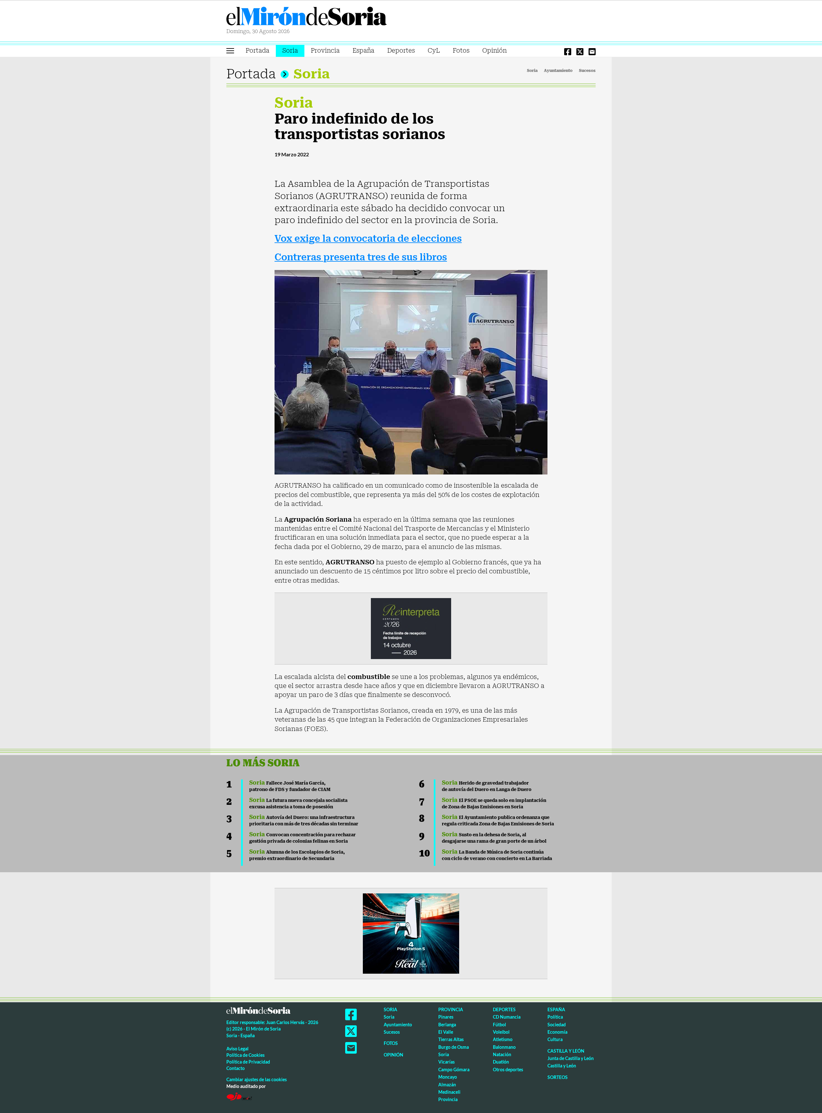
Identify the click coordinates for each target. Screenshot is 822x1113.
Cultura (555, 1039)
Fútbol (499, 1024)
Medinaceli (449, 1092)
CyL (434, 50)
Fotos (461, 50)
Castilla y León (565, 1051)
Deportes (401, 50)
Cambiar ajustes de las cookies (256, 1079)
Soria (290, 50)
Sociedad (556, 1024)
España (363, 50)
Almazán (447, 1084)
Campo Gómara (453, 1069)
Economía (557, 1032)
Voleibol (501, 1032)
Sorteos (557, 1077)
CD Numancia (506, 1017)
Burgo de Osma (453, 1047)
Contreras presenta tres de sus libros (361, 257)
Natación (502, 1054)
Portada (257, 50)
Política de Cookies (245, 1055)
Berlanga (447, 1024)
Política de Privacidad (248, 1062)
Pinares (445, 1017)
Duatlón (501, 1062)
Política (555, 1017)
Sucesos (587, 70)
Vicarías (446, 1062)
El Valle (445, 1032)
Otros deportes (508, 1069)
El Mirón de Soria (306, 17)
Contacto (235, 1068)
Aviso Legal (237, 1048)
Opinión (494, 50)
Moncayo (447, 1077)
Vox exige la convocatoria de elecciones (368, 238)
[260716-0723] (411, 933)
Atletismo (502, 1039)
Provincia (325, 50)
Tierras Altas (451, 1039)
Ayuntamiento (558, 70)
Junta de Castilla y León (570, 1058)
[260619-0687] (411, 628)
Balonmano (504, 1047)
